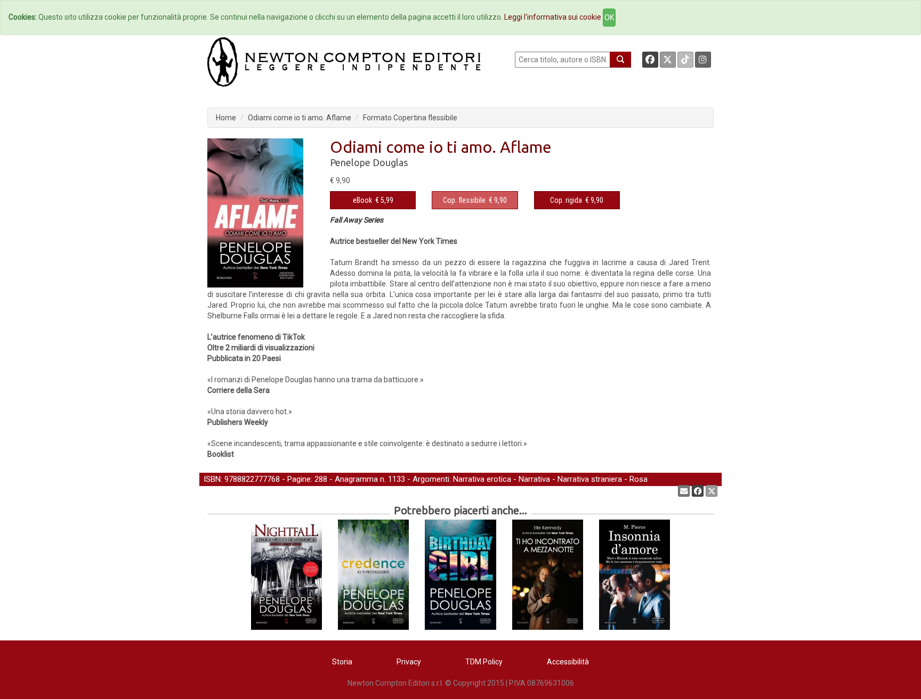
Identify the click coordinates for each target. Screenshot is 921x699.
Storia (342, 661)
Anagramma (356, 479)
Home (226, 117)
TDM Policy (484, 661)
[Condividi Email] (684, 491)
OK (609, 17)
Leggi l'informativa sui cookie (552, 17)
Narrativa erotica (482, 479)
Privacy (409, 661)
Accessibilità (568, 661)
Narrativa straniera (590, 479)
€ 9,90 (475, 200)
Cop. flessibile (464, 200)
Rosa (638, 479)
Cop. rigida (566, 200)
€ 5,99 (373, 200)
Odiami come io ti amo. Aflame (299, 117)
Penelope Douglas (369, 162)
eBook (362, 200)
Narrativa (534, 479)
